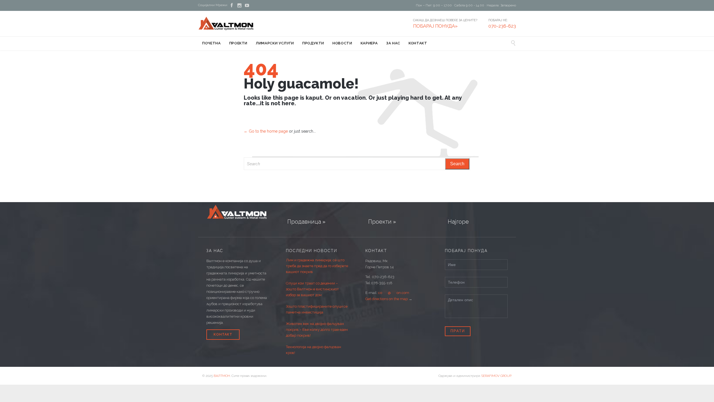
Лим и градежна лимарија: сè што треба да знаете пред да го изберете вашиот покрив (317, 266)
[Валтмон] (226, 23)
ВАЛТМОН (222, 376)
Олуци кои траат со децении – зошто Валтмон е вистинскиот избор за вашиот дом (312, 289)
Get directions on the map (386, 299)
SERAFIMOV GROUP (496, 376)
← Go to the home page (266, 131)
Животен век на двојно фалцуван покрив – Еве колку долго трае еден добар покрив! (317, 330)
